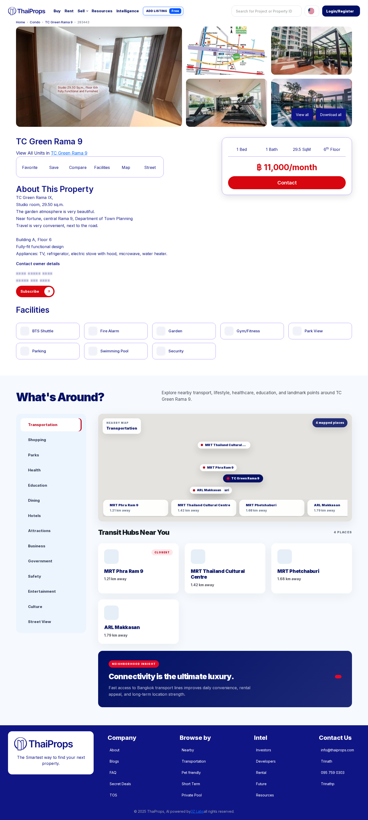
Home (20, 22)
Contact (287, 183)
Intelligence (127, 11)
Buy (57, 11)
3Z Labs (197, 811)
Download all (330, 115)
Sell (81, 11)
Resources (102, 11)
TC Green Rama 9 (59, 22)
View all (302, 115)
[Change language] (312, 11)
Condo (35, 22)
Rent (69, 11)
